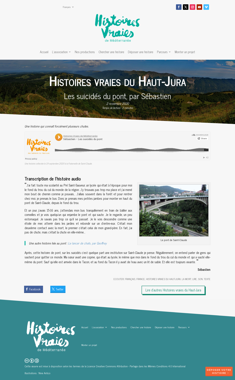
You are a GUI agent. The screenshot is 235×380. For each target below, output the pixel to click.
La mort (186, 279)
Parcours (162, 52)
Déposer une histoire (140, 52)
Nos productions (85, 52)
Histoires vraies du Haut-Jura (163, 279)
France (140, 279)
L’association (60, 52)
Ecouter (119, 279)
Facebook (34, 289)
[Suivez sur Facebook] (178, 7)
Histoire (219, 373)
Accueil (44, 52)
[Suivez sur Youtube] (199, 7)
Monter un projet (185, 52)
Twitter (59, 289)
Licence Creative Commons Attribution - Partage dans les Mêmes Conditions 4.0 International (136, 366)
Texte (207, 279)
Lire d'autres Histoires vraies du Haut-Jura (173, 290)
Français (67, 7)
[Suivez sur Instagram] (192, 7)
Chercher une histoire (111, 52)
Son (200, 279)
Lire (194, 279)
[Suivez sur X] (185, 7)
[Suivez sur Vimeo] (206, 7)
